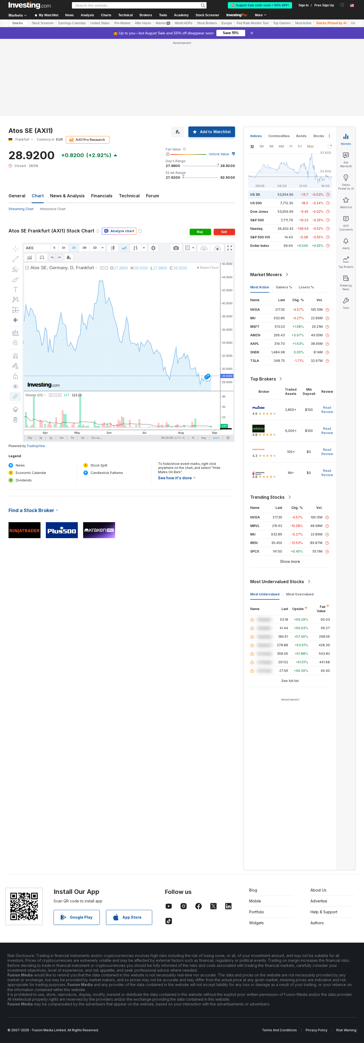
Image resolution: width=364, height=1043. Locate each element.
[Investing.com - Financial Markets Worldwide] (30, 5)
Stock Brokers (207, 23)
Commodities (279, 136)
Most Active (303, 23)
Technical (129, 195)
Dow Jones (259, 212)
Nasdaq (256, 229)
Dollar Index (259, 246)
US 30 (255, 195)
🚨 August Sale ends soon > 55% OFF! (260, 5)
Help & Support (323, 912)
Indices (256, 136)
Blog (253, 890)
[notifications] (342, 4)
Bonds (301, 136)
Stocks (17, 23)
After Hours (143, 23)
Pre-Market (122, 23)
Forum (152, 195)
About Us (318, 890)
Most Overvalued (300, 594)
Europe (226, 23)
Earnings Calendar (72, 23)
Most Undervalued (265, 594)
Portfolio (256, 912)
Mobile (255, 901)
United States (100, 23)
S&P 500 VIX (260, 237)
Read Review (327, 410)
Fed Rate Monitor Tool (253, 23)
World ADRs (183, 23)
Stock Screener (207, 15)
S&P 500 (257, 220)
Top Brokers (263, 379)
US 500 (256, 203)
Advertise (318, 901)
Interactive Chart (53, 209)
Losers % (306, 287)
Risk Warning (346, 1030)
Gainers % (284, 287)
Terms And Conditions (279, 1030)
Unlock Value (219, 154)
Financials (101, 195)
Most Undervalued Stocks (277, 581)
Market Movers (266, 274)
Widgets (256, 923)
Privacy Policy (316, 1030)
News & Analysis (67, 195)
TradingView (36, 446)
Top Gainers (282, 23)
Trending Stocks (267, 497)
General (17, 195)
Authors (317, 923)
